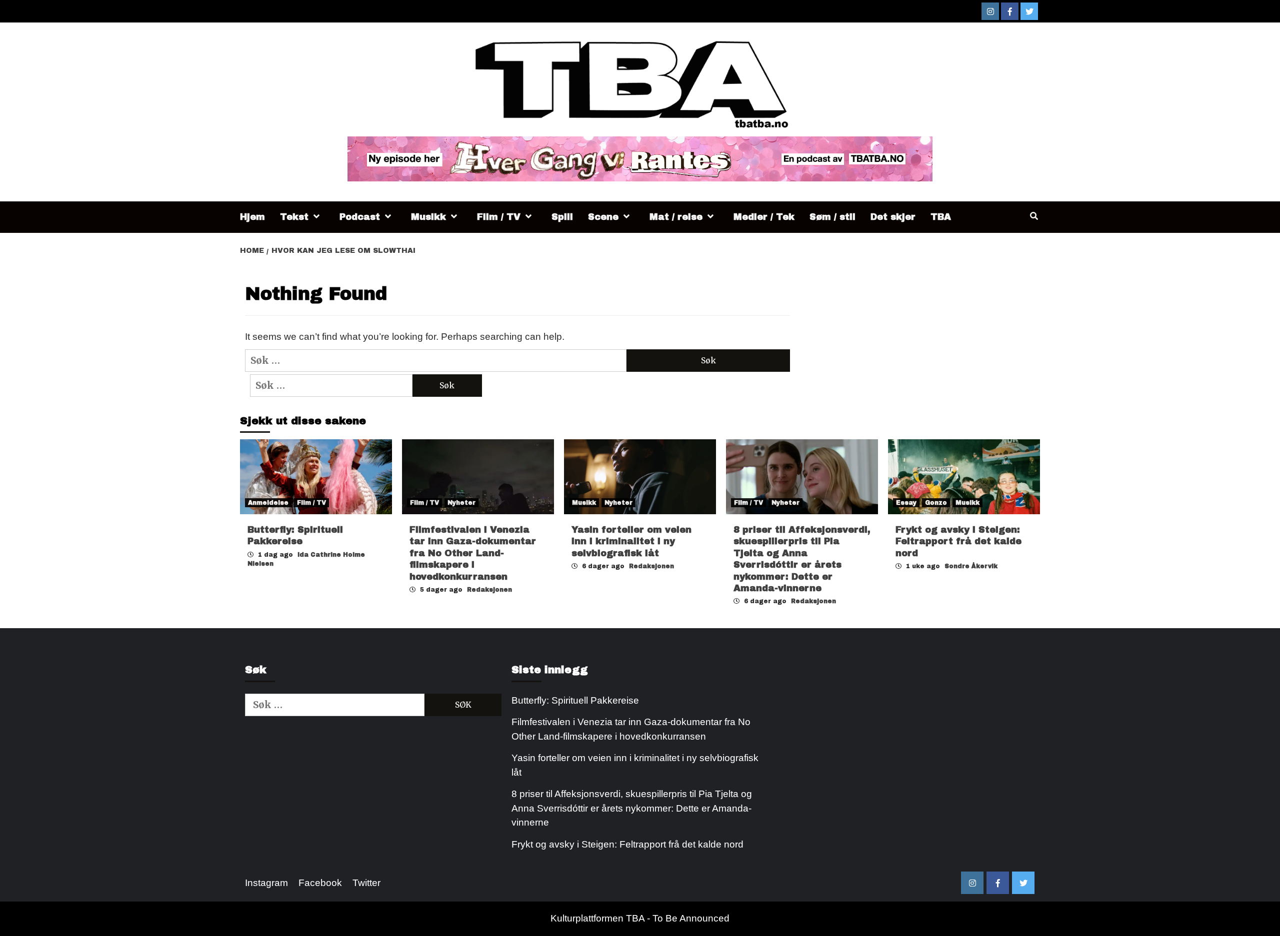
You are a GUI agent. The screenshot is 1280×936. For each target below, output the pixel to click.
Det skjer (893, 217)
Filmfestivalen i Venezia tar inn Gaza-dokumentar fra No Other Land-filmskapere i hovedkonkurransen (473, 553)
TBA (940, 217)
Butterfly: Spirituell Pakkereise (577, 700)
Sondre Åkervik (971, 566)
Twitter (366, 883)
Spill (562, 217)
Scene (603, 217)
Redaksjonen (489, 589)
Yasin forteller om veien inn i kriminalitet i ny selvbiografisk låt (632, 541)
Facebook (320, 883)
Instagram (266, 883)
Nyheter (462, 502)
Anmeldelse (268, 502)
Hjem (252, 217)
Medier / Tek (764, 217)
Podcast (360, 217)
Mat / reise (676, 217)
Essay (906, 502)
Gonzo (936, 502)
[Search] (1034, 216)
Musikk (428, 217)
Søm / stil (833, 217)
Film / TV (498, 217)
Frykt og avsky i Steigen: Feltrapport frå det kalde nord (959, 541)
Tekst (294, 217)
